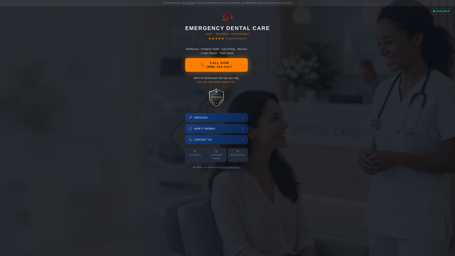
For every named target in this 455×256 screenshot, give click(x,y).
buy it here (188, 2)
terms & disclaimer (229, 167)
